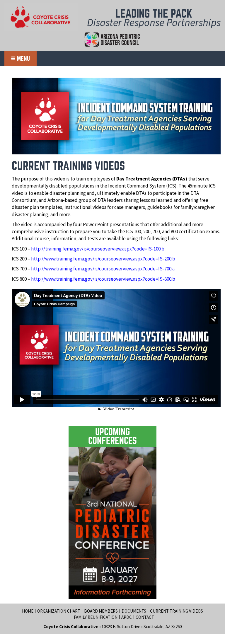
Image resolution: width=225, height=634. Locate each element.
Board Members (101, 611)
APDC (126, 617)
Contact (145, 617)
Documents (134, 611)
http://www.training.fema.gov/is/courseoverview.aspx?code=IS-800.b (103, 279)
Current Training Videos (176, 611)
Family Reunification (95, 617)
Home (27, 611)
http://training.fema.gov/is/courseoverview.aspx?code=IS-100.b (97, 249)
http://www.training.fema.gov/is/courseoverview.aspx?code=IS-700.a (103, 268)
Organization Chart (58, 611)
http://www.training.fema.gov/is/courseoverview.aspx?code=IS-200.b (103, 258)
